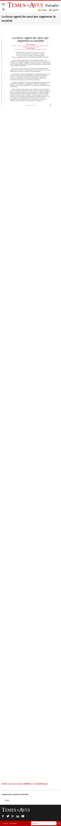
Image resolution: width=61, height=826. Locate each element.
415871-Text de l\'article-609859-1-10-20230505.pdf (24, 783)
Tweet (6, 800)
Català (5, 823)
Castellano (13, 823)
